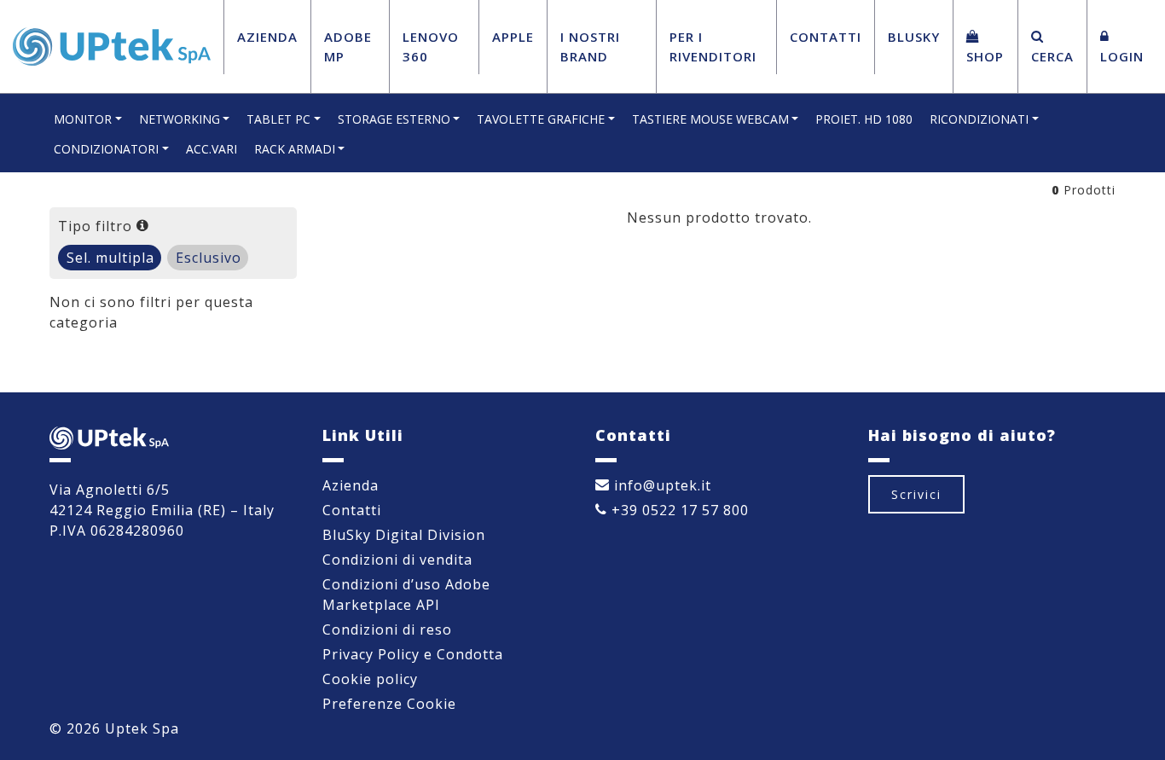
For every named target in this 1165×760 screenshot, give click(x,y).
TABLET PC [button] (278, 119)
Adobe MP (348, 46)
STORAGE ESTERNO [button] (394, 119)
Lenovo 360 (431, 46)
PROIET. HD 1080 (864, 119)
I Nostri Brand (590, 46)
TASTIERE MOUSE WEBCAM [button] (710, 119)
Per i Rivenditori (712, 46)
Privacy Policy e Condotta (412, 654)
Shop (985, 56)
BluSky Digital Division (403, 534)
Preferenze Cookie (389, 703)
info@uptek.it (660, 485)
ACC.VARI (211, 149)
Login (1122, 56)
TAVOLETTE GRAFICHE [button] (541, 119)
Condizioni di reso (387, 629)
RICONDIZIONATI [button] (979, 119)
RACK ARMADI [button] (294, 149)
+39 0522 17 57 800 (678, 510)
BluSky (914, 36)
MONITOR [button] (83, 119)
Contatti (825, 36)
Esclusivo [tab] (208, 257)
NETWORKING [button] (179, 119)
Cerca (1052, 56)
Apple (513, 36)
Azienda (267, 36)
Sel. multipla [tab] (110, 257)
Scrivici (916, 494)
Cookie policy (370, 679)
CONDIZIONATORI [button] (106, 149)
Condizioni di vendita (397, 559)
